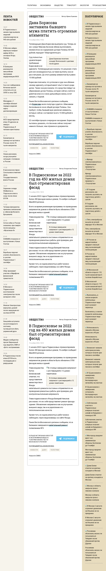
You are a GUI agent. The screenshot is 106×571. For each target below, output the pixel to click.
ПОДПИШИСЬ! (69, 137)
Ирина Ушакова (71, 16)
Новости (34, 148)
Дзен (44, 148)
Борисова (36, 104)
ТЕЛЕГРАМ (55, 148)
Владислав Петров (70, 168)
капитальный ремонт (58, 274)
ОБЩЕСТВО (36, 16)
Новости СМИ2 (35, 154)
